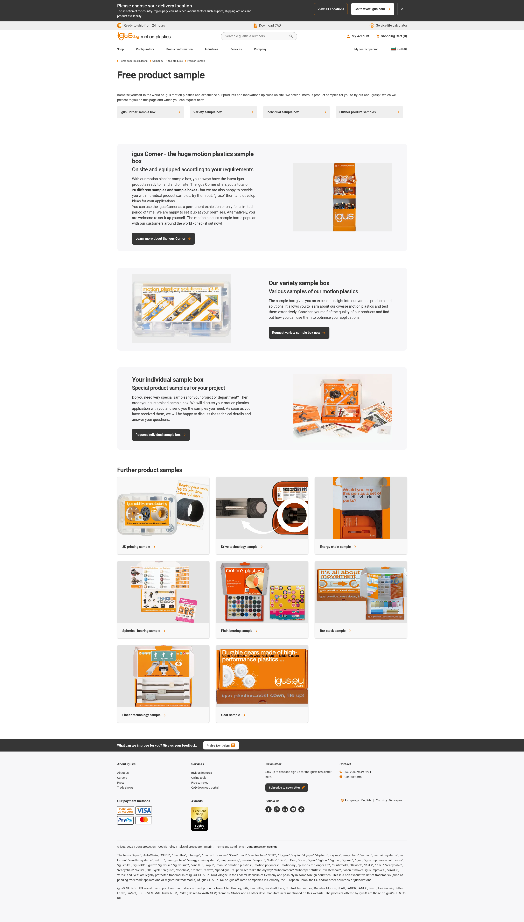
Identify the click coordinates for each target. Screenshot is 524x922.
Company (260, 49)
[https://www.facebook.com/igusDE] (268, 809)
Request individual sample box (158, 435)
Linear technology (141, 715)
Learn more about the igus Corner (160, 238)
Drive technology (239, 547)
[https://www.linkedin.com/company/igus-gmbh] (285, 809)
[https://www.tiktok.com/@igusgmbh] (301, 809)
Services (236, 49)
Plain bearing (236, 631)
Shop (120, 49)
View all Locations (330, 9)
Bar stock (333, 631)
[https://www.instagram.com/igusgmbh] (277, 809)
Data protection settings (261, 846)
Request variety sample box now (296, 333)
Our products (175, 61)
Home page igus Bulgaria (133, 61)
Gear (230, 715)
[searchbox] (255, 36)
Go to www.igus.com (370, 9)
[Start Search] (291, 36)
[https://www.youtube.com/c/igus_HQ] (293, 809)
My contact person (366, 49)
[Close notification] (402, 9)
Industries (211, 49)
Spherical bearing (141, 631)
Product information (179, 49)
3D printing (136, 547)
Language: (358, 800)
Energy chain (335, 547)
